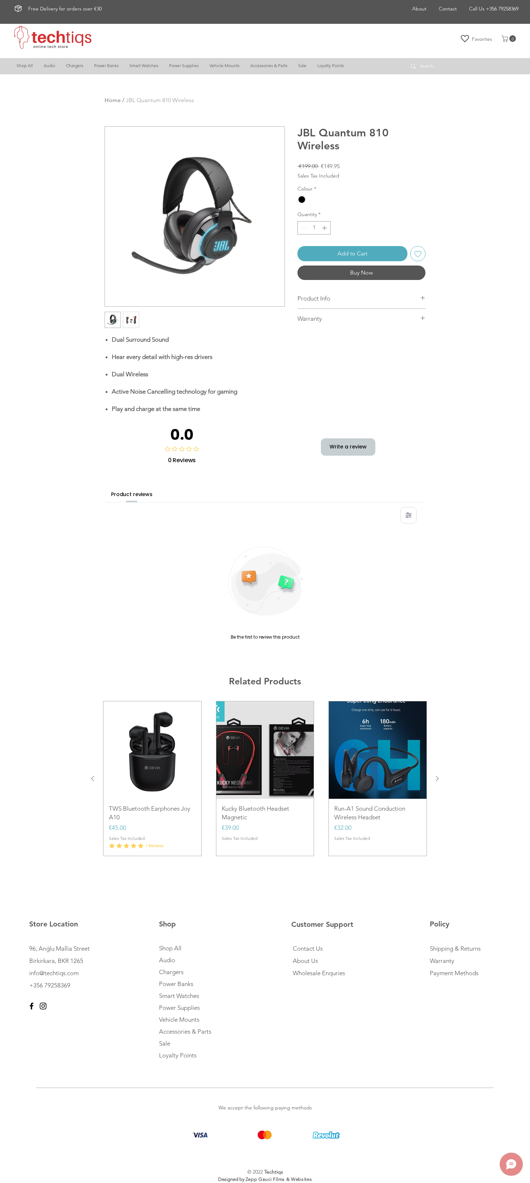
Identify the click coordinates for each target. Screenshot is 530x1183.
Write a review (348, 446)
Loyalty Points (177, 1055)
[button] (509, 38)
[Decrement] (303, 228)
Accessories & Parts (185, 1031)
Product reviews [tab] (132, 494)
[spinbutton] (314, 228)
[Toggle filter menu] (408, 515)
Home (113, 100)
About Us (305, 960)
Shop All (170, 948)
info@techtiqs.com (54, 973)
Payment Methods (455, 973)
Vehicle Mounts (179, 1019)
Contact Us (308, 948)
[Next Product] (437, 778)
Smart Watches (179, 995)
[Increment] (325, 228)
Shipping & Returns (455, 948)
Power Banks (176, 983)
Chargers (171, 972)
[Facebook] (31, 1006)
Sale (164, 1043)
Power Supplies (179, 1007)
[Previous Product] (92, 778)
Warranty (442, 960)
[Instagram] (43, 1006)
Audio (167, 960)
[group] (265, 779)
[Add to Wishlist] (417, 253)
